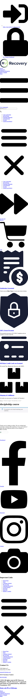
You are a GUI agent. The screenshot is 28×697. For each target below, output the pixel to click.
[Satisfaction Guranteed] (14, 285)
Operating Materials (7, 117)
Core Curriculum (7, 114)
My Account (6, 584)
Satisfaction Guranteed (7, 288)
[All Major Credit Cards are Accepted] (14, 360)
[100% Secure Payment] (14, 327)
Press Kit (5, 590)
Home (1, 400)
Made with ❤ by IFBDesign (8, 688)
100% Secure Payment (7, 330)
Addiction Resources (8, 586)
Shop (4, 582)
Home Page (6, 580)
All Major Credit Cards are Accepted (11, 363)
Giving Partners (6, 587)
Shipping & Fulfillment (7, 395)
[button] (14, 151)
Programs (5, 588)
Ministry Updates (7, 591)
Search (1, 108)
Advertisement (6, 118)
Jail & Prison (6, 116)
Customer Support (7, 583)
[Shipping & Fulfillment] (14, 392)
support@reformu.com (5, 672)
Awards (5, 120)
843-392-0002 (3, 677)
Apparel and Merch (7, 121)
